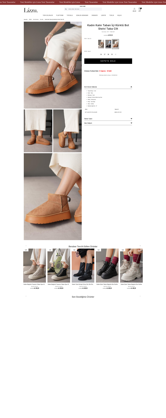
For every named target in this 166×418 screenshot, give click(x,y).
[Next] (140, 245)
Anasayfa (25, 19)
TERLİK (111, 15)
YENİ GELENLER (48, 15)
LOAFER (103, 15)
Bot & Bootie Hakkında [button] (90, 87)
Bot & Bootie (35, 19)
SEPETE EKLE (108, 61)
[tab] (108, 87)
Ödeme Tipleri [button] (88, 119)
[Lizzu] (31, 8)
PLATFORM (59, 15)
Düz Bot (41, 19)
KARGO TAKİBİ (82, 6)
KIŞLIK (119, 15)
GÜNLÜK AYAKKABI (82, 15)
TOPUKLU (70, 15)
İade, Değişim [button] (88, 123)
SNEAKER (95, 15)
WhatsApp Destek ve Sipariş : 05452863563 (108, 75)
